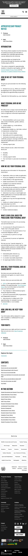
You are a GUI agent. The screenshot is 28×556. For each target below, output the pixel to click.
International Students (5, 487)
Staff (17, 531)
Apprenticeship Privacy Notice (8, 410)
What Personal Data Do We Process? (9, 370)
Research (3, 511)
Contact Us (3, 525)
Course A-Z (3, 493)
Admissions (3, 496)
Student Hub (17, 491)
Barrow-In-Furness (22, 467)
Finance (16, 482)
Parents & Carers (4, 506)
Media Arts (14, 445)
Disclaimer (16, 550)
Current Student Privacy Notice (9, 70)
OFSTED (5, 304)
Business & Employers (5, 504)
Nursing (24, 456)
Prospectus (3, 494)
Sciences (16, 449)
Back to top (14, 436)
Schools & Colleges (5, 508)
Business (3, 449)
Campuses (3, 489)
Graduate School (18, 519)
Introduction (3, 366)
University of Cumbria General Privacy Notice (13, 72)
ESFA (4, 283)
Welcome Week (18, 486)
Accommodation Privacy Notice (8, 420)
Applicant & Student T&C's (6, 498)
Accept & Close (14, 5)
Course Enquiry (4, 491)
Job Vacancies (4, 527)
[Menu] (24, 12)
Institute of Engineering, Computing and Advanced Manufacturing (20, 511)
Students (18, 527)
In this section (13, 16)
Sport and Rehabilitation (7, 456)
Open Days (3, 479)
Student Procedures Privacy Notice (9, 422)
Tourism (10, 449)
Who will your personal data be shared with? (11, 379)
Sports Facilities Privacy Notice (8, 417)
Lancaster (19, 468)
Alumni (2, 510)
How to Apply (4, 480)
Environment (24, 449)
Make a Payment (18, 489)
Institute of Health (18, 514)
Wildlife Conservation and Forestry (9, 442)
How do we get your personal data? (9, 368)
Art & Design (7, 445)
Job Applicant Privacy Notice (7, 406)
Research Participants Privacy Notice (9, 404)
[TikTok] (26, 524)
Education (22, 445)
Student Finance (4, 482)
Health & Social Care (6, 460)
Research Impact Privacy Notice (8, 413)
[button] (8, 551)
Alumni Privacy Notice (6, 399)
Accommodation (4, 484)
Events (2, 530)
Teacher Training (23, 442)
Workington (24, 470)
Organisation (4, 356)
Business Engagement (6, 408)
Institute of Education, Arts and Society (20, 508)
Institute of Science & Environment (19, 517)
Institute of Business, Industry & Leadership (19, 505)
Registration (17, 484)
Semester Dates (18, 487)
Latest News (3, 529)
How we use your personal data (8, 372)
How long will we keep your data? (8, 381)
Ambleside (14, 467)
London (25, 468)
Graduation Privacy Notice (7, 415)
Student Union (18, 493)
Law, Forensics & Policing (19, 453)
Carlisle (14, 468)
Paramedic (17, 456)
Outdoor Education (7, 453)
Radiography (16, 460)
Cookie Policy (18, 3)
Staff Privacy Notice (5, 401)
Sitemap (20, 552)
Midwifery (24, 460)
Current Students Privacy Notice (8, 397)
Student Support (4, 486)
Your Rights (3, 383)
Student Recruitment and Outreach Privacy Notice (12, 392)
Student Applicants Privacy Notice (9, 394)
